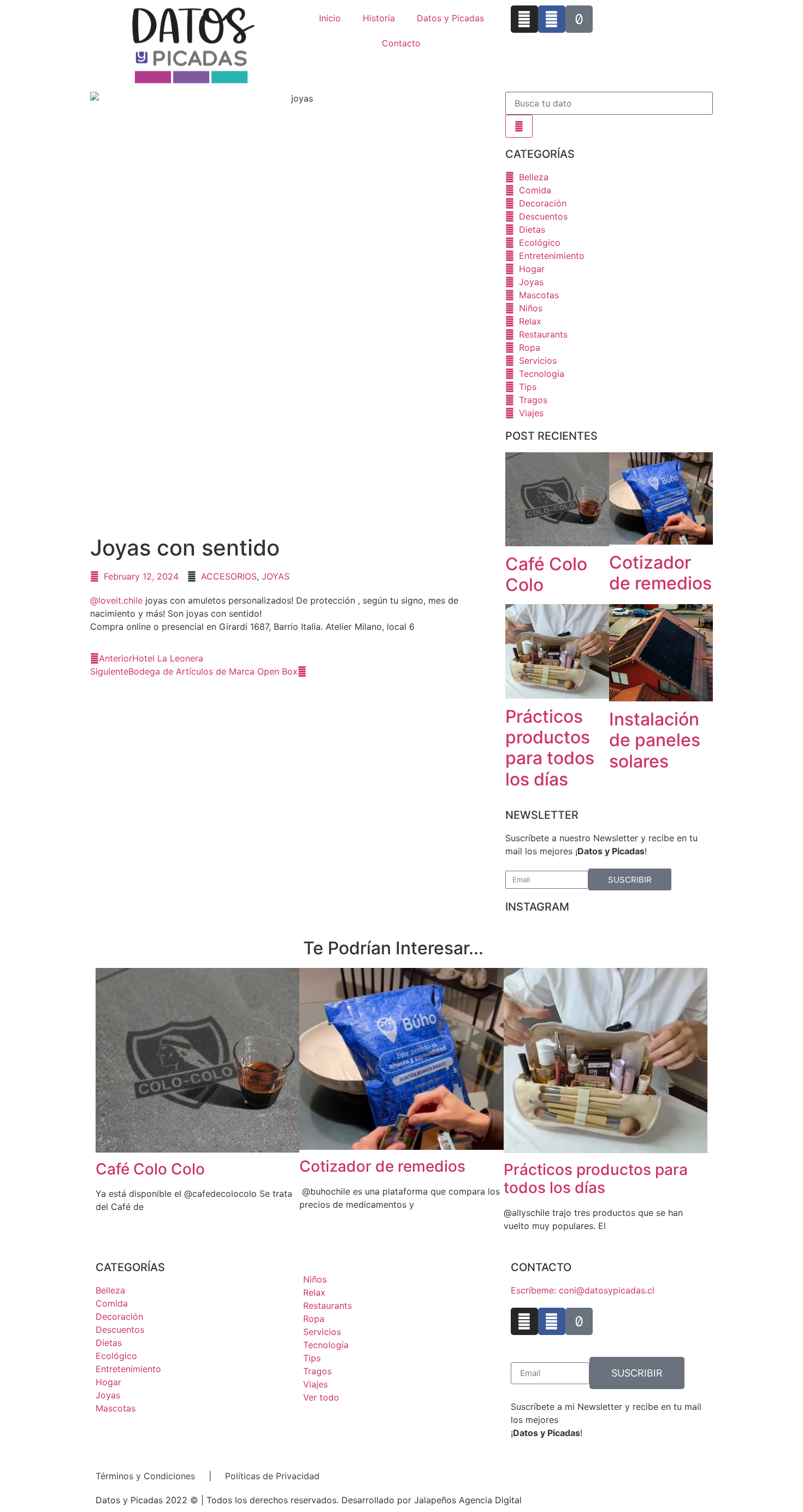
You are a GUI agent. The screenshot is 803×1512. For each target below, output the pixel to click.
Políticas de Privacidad (271, 1475)
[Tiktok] (579, 19)
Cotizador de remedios (660, 573)
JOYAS (276, 576)
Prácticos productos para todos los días (549, 748)
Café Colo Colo (546, 574)
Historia (379, 18)
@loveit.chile (116, 600)
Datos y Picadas (450, 18)
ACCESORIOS (229, 576)
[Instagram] (524, 19)
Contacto (401, 43)
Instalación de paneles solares (654, 740)
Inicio (330, 18)
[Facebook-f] (551, 19)
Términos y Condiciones (145, 1475)
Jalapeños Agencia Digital (468, 1500)
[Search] (519, 126)
